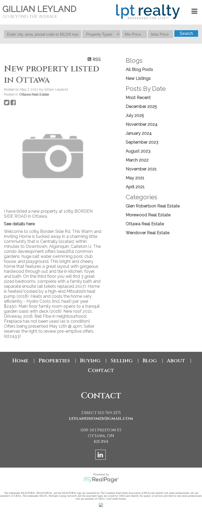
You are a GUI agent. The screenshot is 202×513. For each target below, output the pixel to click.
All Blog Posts (139, 69)
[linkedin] (101, 455)
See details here (19, 223)
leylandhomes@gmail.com (101, 418)
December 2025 (141, 106)
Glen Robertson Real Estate (153, 205)
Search (186, 33)
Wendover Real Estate (147, 232)
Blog (150, 360)
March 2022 (137, 160)
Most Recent (138, 97)
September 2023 (142, 142)
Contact (101, 370)
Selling (121, 360)
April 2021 (135, 186)
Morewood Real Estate (148, 214)
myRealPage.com (101, 480)
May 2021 (135, 177)
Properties (54, 360)
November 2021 (141, 168)
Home (20, 360)
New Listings (138, 78)
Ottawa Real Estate (34, 94)
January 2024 (139, 133)
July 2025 (135, 115)
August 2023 (138, 151)
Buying (90, 360)
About (176, 360)
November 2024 (142, 124)
